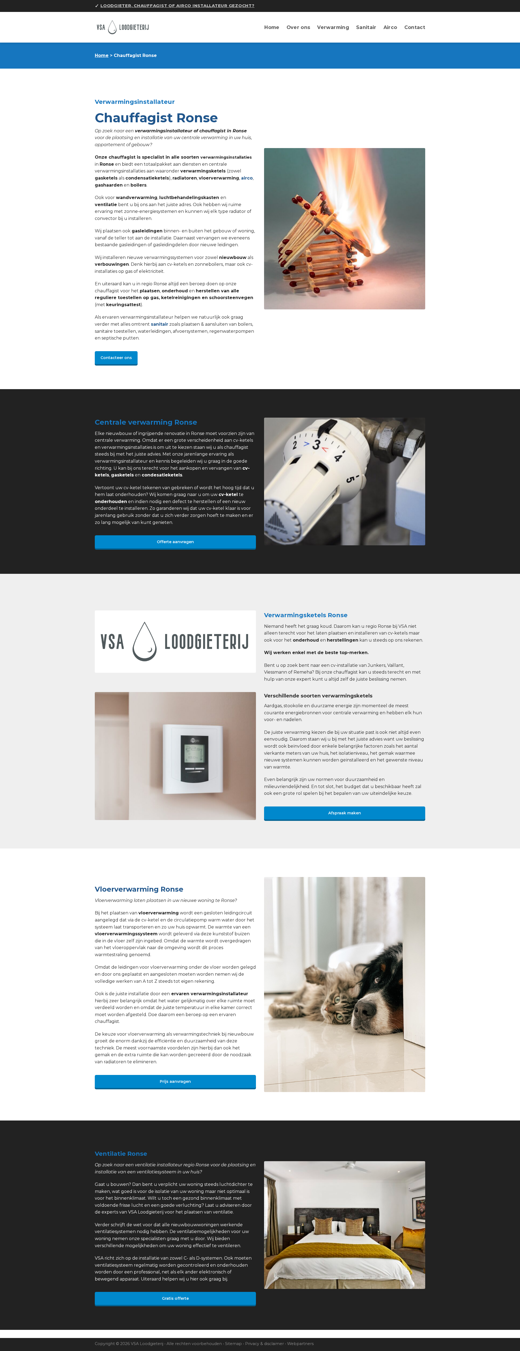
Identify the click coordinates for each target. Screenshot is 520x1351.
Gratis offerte (175, 1298)
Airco (390, 27)
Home (271, 27)
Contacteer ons (116, 357)
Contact (414, 27)
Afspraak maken (344, 813)
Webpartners (300, 1343)
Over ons (298, 27)
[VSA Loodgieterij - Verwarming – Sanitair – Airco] (126, 27)
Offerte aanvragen (175, 541)
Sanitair (366, 27)
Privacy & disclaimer (264, 1343)
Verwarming (333, 27)
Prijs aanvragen (175, 1081)
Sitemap (233, 1343)
